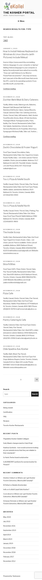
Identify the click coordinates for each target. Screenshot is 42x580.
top (5, 40)
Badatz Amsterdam (19, 485)
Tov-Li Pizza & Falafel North (16, 205)
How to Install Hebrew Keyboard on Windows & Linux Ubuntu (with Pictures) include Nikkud (20, 54)
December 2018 (9, 548)
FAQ (4, 417)
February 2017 (8, 557)
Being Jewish (8, 408)
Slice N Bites (9, 264)
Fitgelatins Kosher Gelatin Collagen (16, 439)
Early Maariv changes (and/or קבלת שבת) (18, 443)
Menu (22, 21)
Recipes (6, 421)
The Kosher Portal (19, 12)
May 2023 (7, 517)
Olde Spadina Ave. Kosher (15, 349)
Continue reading (9, 89)
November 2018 (9, 552)
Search (6, 389)
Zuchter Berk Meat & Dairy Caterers (20, 99)
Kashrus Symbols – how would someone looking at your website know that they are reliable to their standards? (20, 450)
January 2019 (8, 543)
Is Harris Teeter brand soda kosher (15, 457)
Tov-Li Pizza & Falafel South (16, 179)
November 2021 (9, 526)
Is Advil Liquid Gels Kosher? (19, 489)
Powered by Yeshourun (11, 576)
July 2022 (6, 521)
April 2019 (7, 535)
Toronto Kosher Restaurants (13, 425)
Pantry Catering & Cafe (14, 320)
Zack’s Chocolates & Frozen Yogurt (20, 147)
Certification (7, 412)
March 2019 (7, 539)
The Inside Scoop (11, 232)
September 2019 (9, 530)
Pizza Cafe (8, 293)
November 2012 (9, 561)
